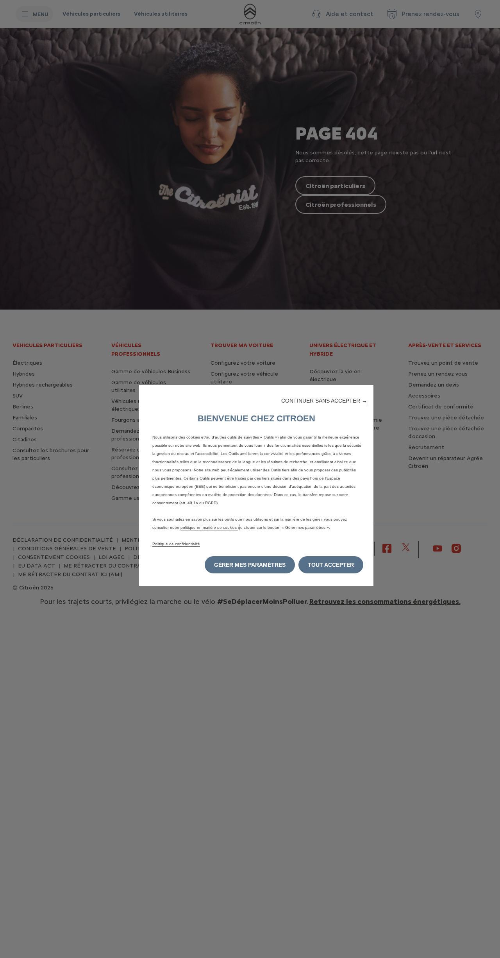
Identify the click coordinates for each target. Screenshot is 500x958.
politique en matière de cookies (209, 527)
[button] (324, 401)
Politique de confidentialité (176, 544)
